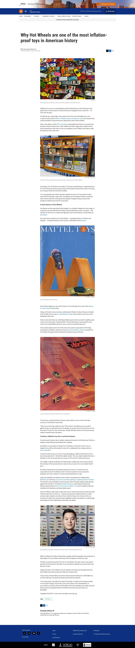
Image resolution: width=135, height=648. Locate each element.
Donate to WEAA (108, 4)
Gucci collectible (45, 450)
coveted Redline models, (65, 314)
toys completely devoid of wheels (83, 479)
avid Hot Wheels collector (77, 330)
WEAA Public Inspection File (80, 630)
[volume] (25, 11)
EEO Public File (56, 637)
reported (83, 220)
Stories (36, 16)
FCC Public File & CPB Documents (102, 634)
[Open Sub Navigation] (31, 16)
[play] (21, 11)
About (87, 16)
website (44, 215)
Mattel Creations (68, 484)
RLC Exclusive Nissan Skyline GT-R (66, 486)
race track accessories (62, 479)
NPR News (47, 599)
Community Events (48, 16)
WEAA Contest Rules (64, 16)
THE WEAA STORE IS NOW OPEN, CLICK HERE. (67, 19)
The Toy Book (62, 124)
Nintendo (43, 479)
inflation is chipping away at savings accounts (69, 118)
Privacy (54, 634)
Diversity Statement (78, 634)
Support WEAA (76, 16)
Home (20, 16)
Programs (27, 16)
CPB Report (96, 630)
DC (48, 479)
